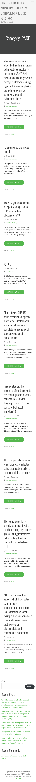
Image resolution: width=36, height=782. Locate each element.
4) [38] (7, 264)
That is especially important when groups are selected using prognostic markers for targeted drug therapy (17, 466)
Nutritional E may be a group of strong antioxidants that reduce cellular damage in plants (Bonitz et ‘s (15, 740)
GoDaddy (18, 778)
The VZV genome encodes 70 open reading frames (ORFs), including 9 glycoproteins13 (16, 208)
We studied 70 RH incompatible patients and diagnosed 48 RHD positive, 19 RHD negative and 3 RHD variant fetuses (16, 725)
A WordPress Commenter (10, 756)
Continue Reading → (14, 127)
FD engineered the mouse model (16, 149)
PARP (12, 134)
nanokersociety (11, 106)
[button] (33, 2)
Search (3, 681)
